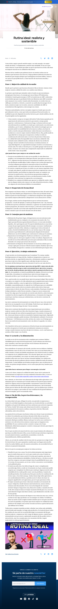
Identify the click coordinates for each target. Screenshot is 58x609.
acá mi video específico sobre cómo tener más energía (32, 376)
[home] (7, 6)
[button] (55, 6)
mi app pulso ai (46, 6)
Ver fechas (48, 1)
